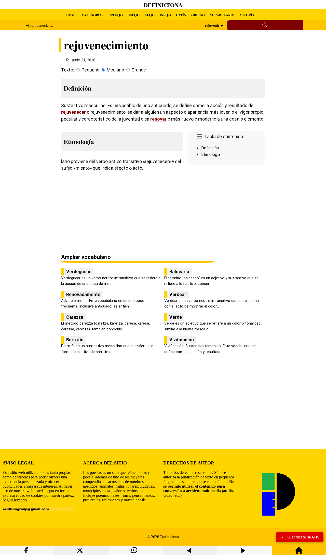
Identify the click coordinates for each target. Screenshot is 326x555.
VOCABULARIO (222, 14)
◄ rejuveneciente (39, 25)
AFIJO (150, 14)
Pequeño (90, 69)
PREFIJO (115, 14)
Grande (138, 69)
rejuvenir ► (214, 25)
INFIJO (165, 14)
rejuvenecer (73, 112)
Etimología (210, 154)
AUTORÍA (246, 14)
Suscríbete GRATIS (303, 537)
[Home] (299, 552)
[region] (226, 210)
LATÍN (181, 14)
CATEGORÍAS (92, 14)
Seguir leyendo (15, 500)
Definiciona (163, 5)
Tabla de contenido (223, 136)
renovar (158, 119)
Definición (210, 147)
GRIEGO (198, 14)
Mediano (115, 69)
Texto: (67, 69)
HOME (71, 14)
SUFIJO (134, 14)
